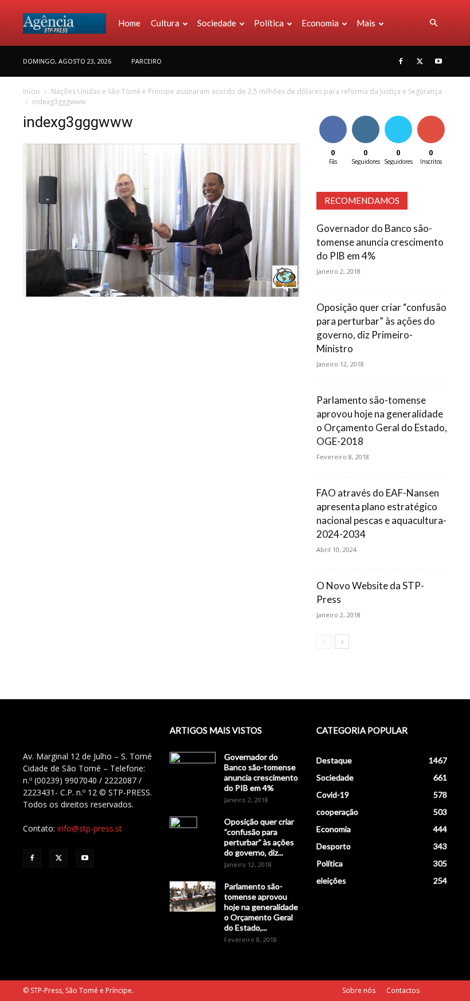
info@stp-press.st (89, 828)
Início (31, 91)
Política (269, 23)
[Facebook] (400, 61)
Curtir (333, 117)
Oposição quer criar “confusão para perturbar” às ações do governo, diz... (259, 837)
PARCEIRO (146, 61)
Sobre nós (358, 990)
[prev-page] (323, 642)
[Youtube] (438, 61)
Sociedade (216, 23)
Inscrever (432, 117)
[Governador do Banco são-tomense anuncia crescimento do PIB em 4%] (193, 768)
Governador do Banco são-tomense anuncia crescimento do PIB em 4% (380, 242)
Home (129, 23)
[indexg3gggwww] (161, 293)
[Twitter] (419, 61)
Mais (366, 23)
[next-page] (342, 642)
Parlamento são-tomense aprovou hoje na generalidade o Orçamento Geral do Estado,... (261, 906)
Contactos (403, 990)
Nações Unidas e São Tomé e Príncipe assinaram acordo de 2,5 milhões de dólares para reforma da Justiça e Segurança (246, 91)
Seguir (365, 117)
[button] (433, 23)
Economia (320, 23)
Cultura (165, 23)
